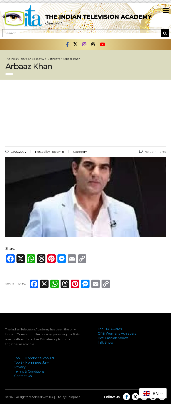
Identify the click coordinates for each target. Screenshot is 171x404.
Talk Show (105, 342)
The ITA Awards (110, 329)
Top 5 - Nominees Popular (34, 358)
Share (9, 283)
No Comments (155, 151)
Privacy (20, 367)
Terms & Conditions (29, 371)
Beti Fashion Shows (113, 338)
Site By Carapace (68, 397)
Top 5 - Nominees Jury (31, 363)
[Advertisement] (85, 113)
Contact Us (23, 376)
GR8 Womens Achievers (117, 334)
